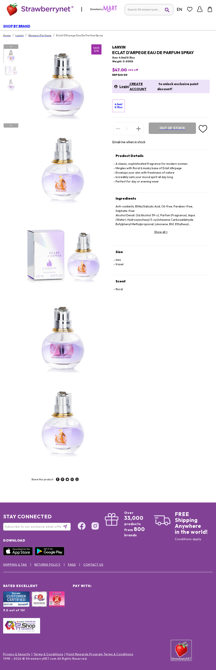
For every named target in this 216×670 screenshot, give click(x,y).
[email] (72, 479)
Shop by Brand (16, 26)
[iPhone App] (19, 554)
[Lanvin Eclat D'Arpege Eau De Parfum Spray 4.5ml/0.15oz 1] (11, 56)
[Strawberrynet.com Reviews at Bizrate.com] (16, 606)
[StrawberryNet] (38, 9)
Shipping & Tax (15, 565)
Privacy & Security (16, 654)
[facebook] (57, 479)
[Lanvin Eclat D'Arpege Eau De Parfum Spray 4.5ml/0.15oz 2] (11, 70)
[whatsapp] (77, 479)
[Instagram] (95, 526)
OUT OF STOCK (172, 128)
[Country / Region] (179, 9)
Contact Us (93, 565)
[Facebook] (81, 526)
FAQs (72, 565)
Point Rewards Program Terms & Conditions (99, 654)
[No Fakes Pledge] (57, 603)
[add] (138, 129)
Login (123, 86)
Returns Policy (47, 565)
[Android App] (50, 554)
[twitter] (67, 479)
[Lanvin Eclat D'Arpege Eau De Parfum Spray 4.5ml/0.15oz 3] (11, 85)
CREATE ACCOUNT (138, 86)
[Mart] (103, 11)
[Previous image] (11, 46)
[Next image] (11, 125)
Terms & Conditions (48, 654)
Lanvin (119, 47)
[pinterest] (62, 479)
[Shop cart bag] (210, 9)
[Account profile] (200, 9)
